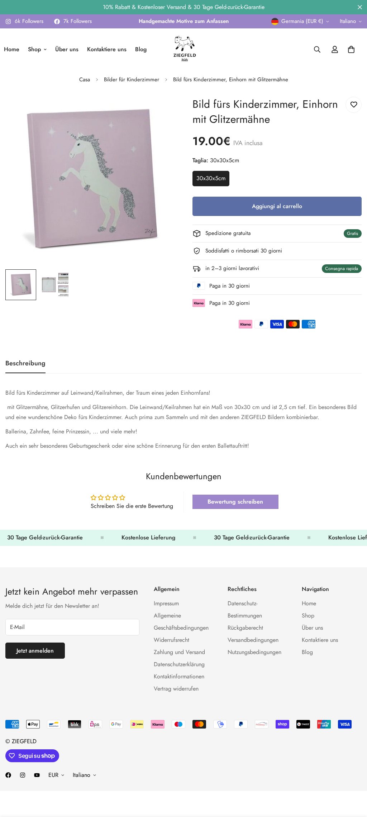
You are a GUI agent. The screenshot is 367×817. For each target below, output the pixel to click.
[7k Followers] (8, 775)
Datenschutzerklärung (179, 664)
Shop (34, 49)
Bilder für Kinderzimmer (131, 79)
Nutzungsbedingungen (254, 652)
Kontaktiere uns (107, 49)
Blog (141, 49)
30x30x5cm (212, 180)
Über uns (66, 49)
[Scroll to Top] (353, 778)
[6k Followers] (22, 775)
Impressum (166, 603)
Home (309, 603)
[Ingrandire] (159, 110)
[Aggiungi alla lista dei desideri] (353, 105)
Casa (84, 79)
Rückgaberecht (245, 628)
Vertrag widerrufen (176, 688)
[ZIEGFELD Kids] (183, 49)
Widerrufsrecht (171, 640)
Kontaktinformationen (179, 676)
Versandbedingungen (253, 640)
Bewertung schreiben (235, 502)
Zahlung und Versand (179, 652)
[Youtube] (37, 775)
